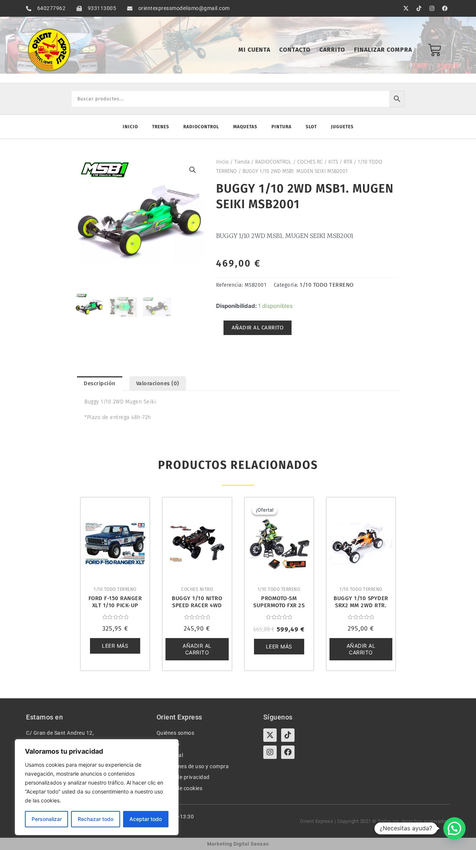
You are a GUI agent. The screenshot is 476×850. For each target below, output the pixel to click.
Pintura (281, 126)
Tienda (242, 162)
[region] (96, 787)
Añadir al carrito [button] (197, 649)
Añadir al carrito (258, 327)
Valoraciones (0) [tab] (157, 383)
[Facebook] (288, 752)
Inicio (130, 126)
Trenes (160, 126)
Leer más (115, 646)
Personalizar (47, 819)
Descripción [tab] (100, 383)
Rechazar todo (95, 819)
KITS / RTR (340, 162)
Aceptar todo (145, 819)
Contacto (295, 49)
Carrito (332, 49)
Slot (311, 126)
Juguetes (342, 126)
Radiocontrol (201, 126)
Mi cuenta (254, 49)
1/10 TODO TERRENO (327, 284)
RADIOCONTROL (273, 162)
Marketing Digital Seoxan (238, 844)
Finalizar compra (383, 49)
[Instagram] (270, 752)
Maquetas (245, 126)
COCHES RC (310, 162)
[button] (192, 170)
